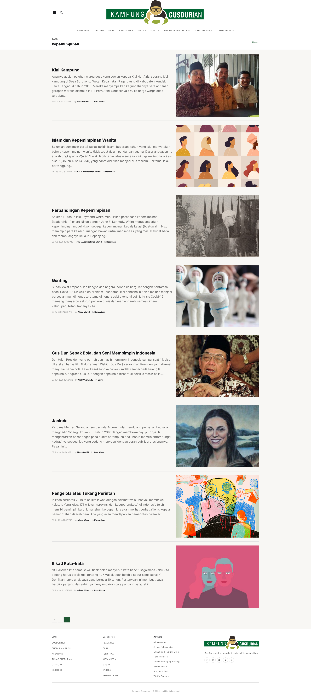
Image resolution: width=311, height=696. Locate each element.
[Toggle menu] (54, 12)
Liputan (98, 30)
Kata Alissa (126, 30)
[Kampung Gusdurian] (155, 12)
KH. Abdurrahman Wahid (89, 171)
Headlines (83, 30)
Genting (60, 280)
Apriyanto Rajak (161, 671)
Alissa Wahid (83, 101)
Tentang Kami (225, 30)
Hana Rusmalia (161, 656)
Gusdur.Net (58, 643)
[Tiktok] (231, 660)
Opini (112, 30)
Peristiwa (108, 654)
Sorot (154, 30)
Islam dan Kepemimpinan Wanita (84, 140)
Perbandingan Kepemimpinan (81, 210)
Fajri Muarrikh (160, 666)
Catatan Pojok (204, 30)
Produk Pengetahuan (176, 30)
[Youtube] (219, 660)
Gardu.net (58, 664)
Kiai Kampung (66, 69)
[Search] (61, 12)
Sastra (142, 30)
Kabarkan (57, 654)
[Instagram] (213, 660)
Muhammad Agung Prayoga (167, 661)
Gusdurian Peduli (62, 648)
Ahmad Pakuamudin (163, 647)
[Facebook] (207, 660)
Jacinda (60, 420)
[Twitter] (225, 660)
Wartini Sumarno (161, 676)
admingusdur (160, 642)
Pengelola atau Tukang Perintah (83, 493)
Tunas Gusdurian (62, 659)
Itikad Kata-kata (68, 563)
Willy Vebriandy (85, 380)
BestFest (57, 670)
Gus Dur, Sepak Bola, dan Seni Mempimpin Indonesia (103, 352)
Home (255, 42)
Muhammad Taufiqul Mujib (166, 652)
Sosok (106, 664)
